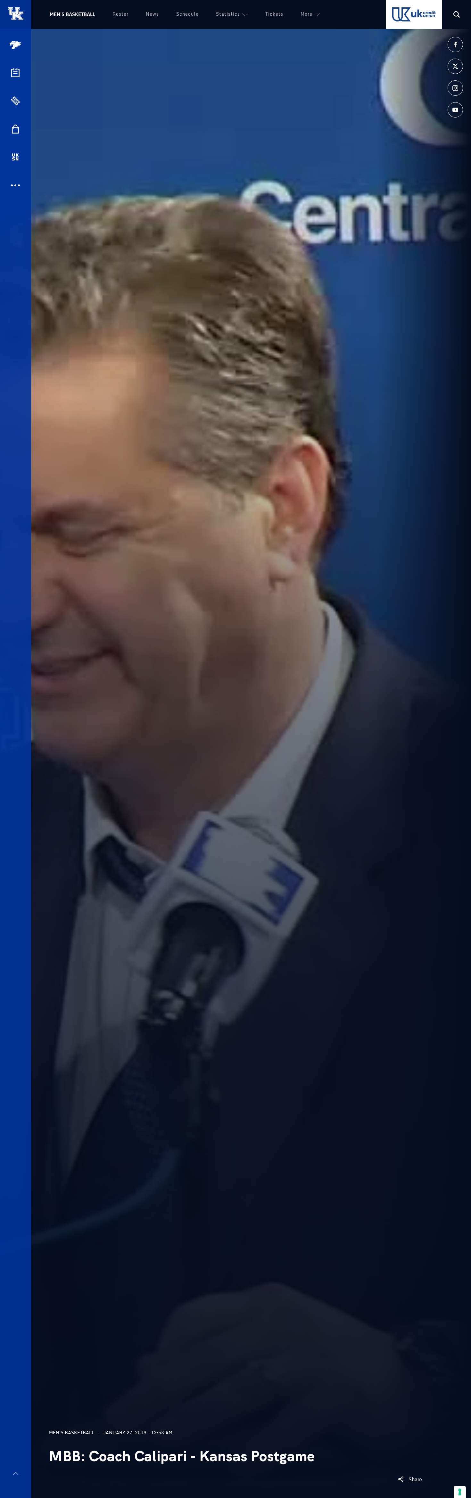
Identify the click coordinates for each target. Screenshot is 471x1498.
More (306, 14)
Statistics (228, 14)
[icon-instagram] (455, 88)
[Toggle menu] (15, 1473)
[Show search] (456, 14)
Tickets (274, 14)
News (152, 14)
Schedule (187, 14)
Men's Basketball (72, 14)
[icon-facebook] (455, 44)
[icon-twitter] (455, 66)
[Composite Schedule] (15, 73)
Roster (120, 14)
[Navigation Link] (16, 45)
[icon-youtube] (455, 110)
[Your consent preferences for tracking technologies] (460, 1492)
